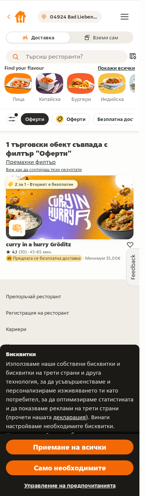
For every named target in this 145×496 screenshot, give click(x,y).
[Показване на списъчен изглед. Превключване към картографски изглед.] (132, 57)
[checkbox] (18, 88)
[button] (16, 17)
